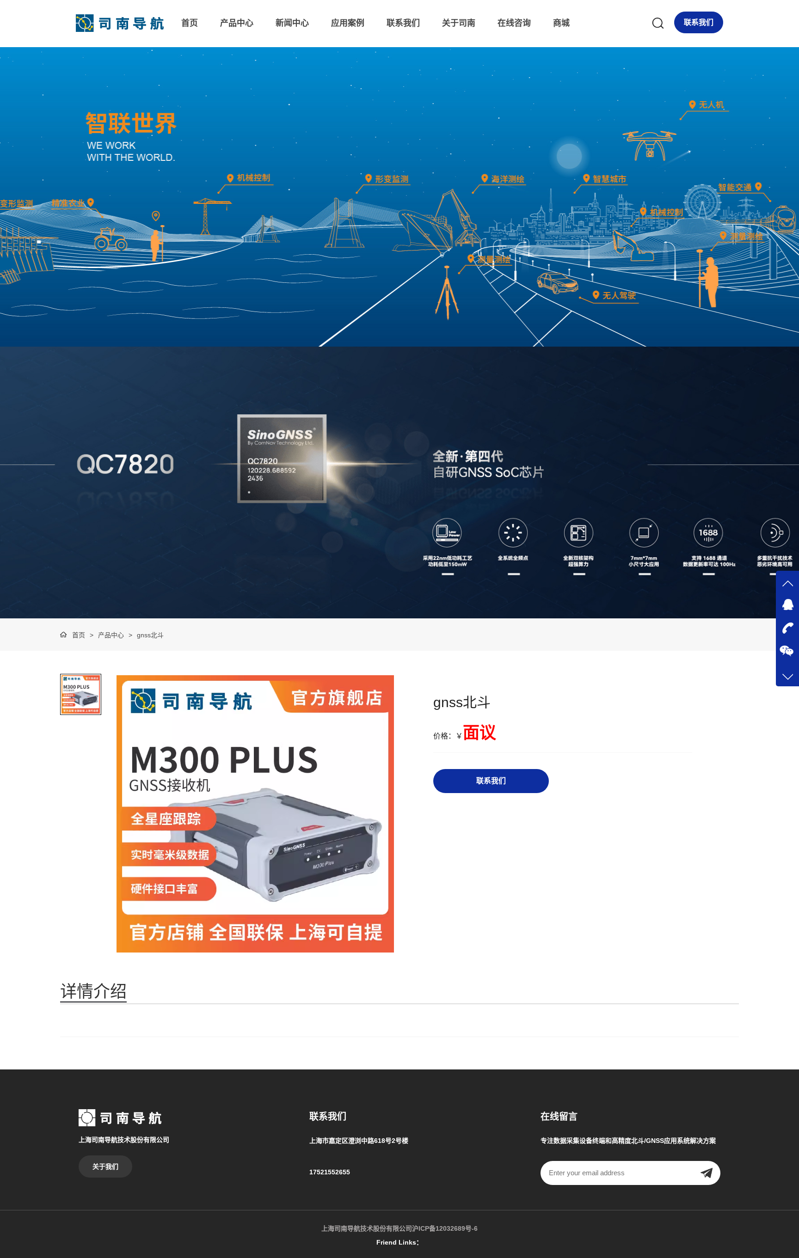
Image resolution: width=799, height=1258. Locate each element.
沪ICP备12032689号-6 (445, 1228)
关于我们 (105, 1166)
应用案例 (347, 23)
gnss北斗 (150, 635)
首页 (189, 23)
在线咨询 (514, 23)
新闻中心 (292, 23)
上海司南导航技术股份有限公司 (366, 1228)
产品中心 (236, 23)
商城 (561, 23)
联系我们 (403, 23)
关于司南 (458, 23)
